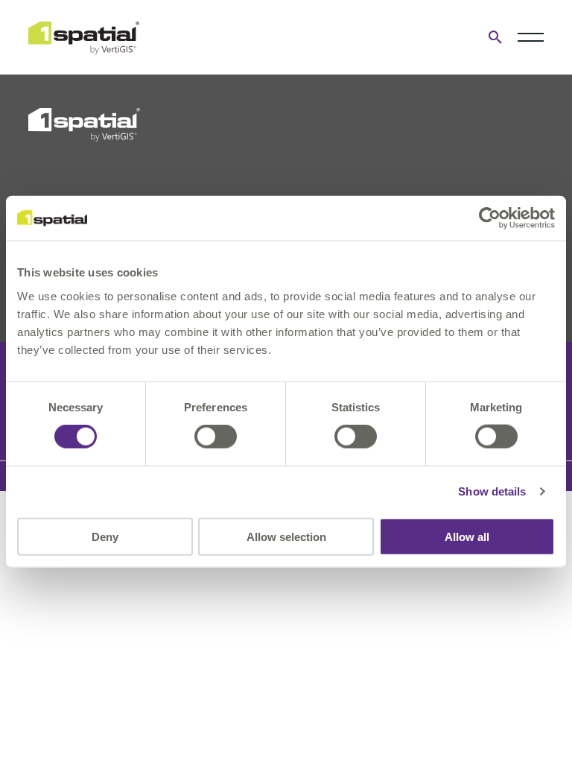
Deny (105, 536)
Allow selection (286, 536)
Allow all (467, 536)
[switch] (215, 437)
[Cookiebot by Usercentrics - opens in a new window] (490, 218)
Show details (492, 491)
